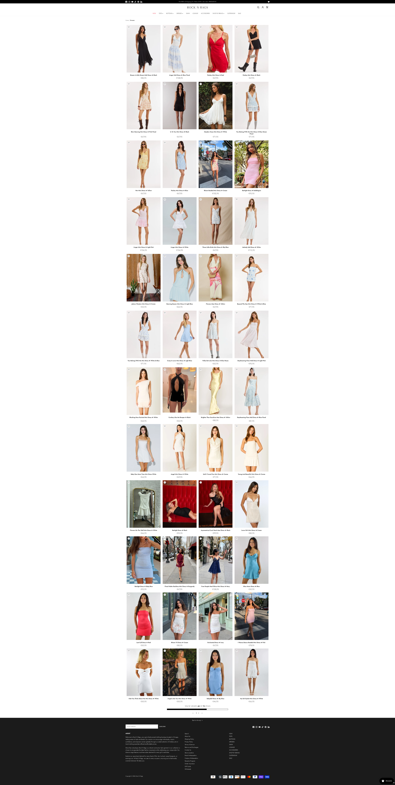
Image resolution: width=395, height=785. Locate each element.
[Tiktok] (135, 2)
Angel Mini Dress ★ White (179, 474)
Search (187, 734)
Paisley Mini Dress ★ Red (215, 75)
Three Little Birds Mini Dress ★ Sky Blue (215, 247)
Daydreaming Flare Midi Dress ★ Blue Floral (251, 417)
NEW (230, 734)
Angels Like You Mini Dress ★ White (180, 699)
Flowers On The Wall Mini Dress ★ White (143, 530)
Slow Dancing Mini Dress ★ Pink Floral (143, 132)
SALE (230, 758)
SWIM (231, 744)
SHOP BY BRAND (234, 753)
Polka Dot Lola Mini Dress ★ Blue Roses (215, 361)
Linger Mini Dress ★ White (179, 247)
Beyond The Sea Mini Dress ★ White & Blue (251, 304)
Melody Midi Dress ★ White (251, 247)
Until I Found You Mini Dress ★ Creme (215, 474)
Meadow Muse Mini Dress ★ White (215, 132)
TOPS (230, 736)
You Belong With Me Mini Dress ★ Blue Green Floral (251, 133)
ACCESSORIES (233, 750)
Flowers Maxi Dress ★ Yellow (215, 304)
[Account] (262, 7)
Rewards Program (190, 761)
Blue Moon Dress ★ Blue (251, 586)
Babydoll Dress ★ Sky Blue (215, 699)
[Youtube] (132, 2)
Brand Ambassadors (191, 755)
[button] (129, 27)
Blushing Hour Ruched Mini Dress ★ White (144, 417)
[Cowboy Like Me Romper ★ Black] (180, 390)
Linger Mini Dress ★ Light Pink (144, 247)
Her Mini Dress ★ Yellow (143, 190)
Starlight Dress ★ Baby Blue (144, 586)
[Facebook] (126, 2)
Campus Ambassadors (191, 758)
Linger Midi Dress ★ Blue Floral (179, 75)
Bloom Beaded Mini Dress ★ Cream (215, 190)
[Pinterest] (138, 2)
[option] (144, 49)
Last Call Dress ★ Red (144, 642)
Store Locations (189, 753)
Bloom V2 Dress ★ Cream (179, 642)
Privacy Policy (189, 742)
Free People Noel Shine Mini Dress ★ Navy (215, 586)
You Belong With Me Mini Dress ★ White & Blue (144, 361)
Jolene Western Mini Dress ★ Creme (143, 304)
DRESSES (231, 742)
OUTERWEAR (233, 755)
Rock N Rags (139, 776)
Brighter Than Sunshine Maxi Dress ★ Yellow (215, 417)
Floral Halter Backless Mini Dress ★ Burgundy (180, 586)
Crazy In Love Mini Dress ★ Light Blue (179, 361)
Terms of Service (190, 744)
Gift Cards (188, 766)
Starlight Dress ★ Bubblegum (251, 190)
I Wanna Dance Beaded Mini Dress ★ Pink (251, 642)
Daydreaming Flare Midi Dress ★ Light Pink (252, 361)
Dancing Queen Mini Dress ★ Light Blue (179, 304)
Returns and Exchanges (191, 747)
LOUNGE (232, 747)
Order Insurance (190, 764)
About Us (187, 736)
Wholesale (188, 769)
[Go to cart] (267, 7)
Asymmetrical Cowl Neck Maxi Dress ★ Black (215, 530)
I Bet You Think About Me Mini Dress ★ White (144, 699)
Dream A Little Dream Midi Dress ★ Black (143, 75)
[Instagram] (129, 2)
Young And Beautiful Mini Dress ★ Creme (251, 474)
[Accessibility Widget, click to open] (394, 783)
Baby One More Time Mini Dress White (143, 474)
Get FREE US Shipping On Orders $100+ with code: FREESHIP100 (197, 2)
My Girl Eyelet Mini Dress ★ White (251, 699)
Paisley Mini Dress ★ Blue (179, 190)
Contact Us (188, 750)
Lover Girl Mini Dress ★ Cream (251, 530)
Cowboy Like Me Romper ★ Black (180, 417)
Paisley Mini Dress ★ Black (251, 75)
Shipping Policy (189, 739)
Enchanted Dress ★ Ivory (215, 642)
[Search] (258, 7)
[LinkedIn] (141, 2)
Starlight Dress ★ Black (179, 530)
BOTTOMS (232, 739)
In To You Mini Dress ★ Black (179, 132)
